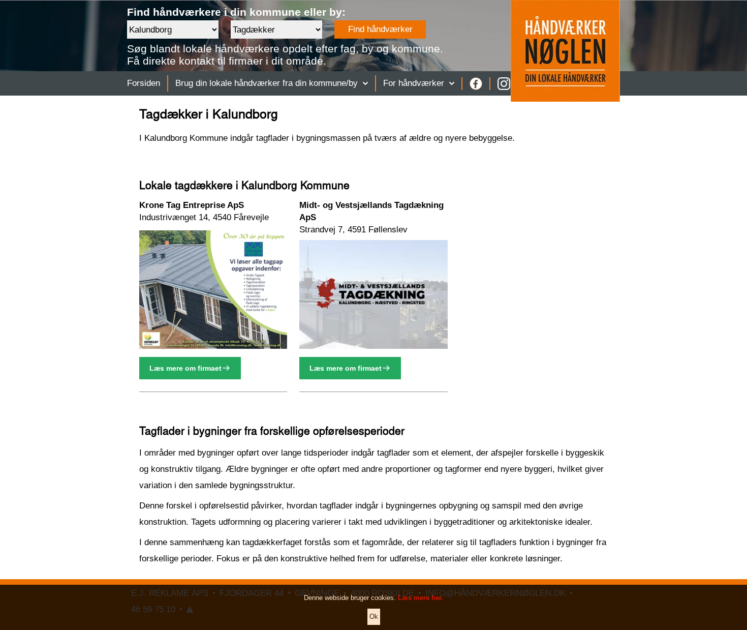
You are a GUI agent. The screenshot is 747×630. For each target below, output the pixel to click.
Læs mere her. (420, 598)
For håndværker (413, 83)
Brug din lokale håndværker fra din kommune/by (266, 83)
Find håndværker (380, 29)
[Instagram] (503, 83)
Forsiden (143, 83)
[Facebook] (476, 83)
